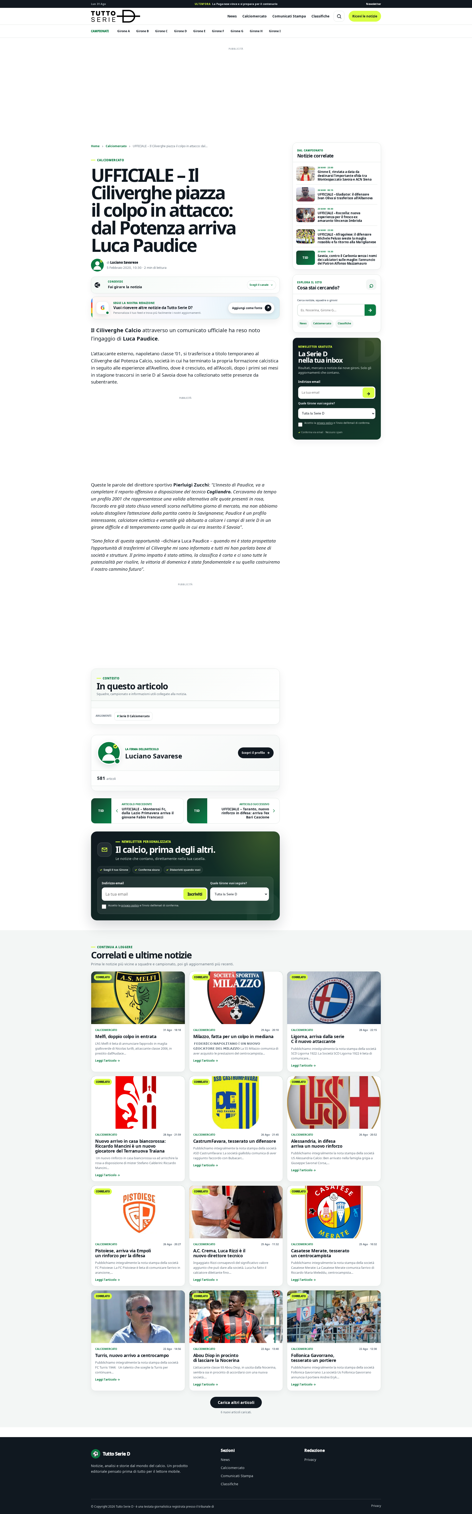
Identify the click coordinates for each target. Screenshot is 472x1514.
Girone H (256, 31)
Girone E (199, 31)
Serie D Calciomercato (133, 716)
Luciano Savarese (124, 262)
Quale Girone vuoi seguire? (228, 883)
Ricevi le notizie (364, 16)
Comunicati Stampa (289, 16)
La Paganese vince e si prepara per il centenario (236, 4)
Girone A (123, 31)
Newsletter (373, 4)
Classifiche (320, 16)
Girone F (218, 31)
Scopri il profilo (256, 753)
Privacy (310, 1459)
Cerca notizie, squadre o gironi (317, 300)
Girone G (237, 31)
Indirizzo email (113, 883)
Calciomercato (254, 16)
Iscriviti (195, 894)
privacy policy (130, 905)
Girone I (275, 31)
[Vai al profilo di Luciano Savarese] (109, 753)
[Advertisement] (236, 86)
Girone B (142, 31)
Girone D (180, 31)
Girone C (161, 31)
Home (95, 146)
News (232, 16)
